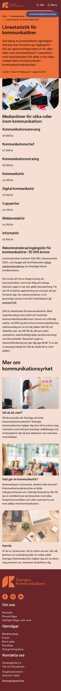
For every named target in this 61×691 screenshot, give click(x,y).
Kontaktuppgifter (13, 681)
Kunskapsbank (17, 16)
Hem (4, 16)
